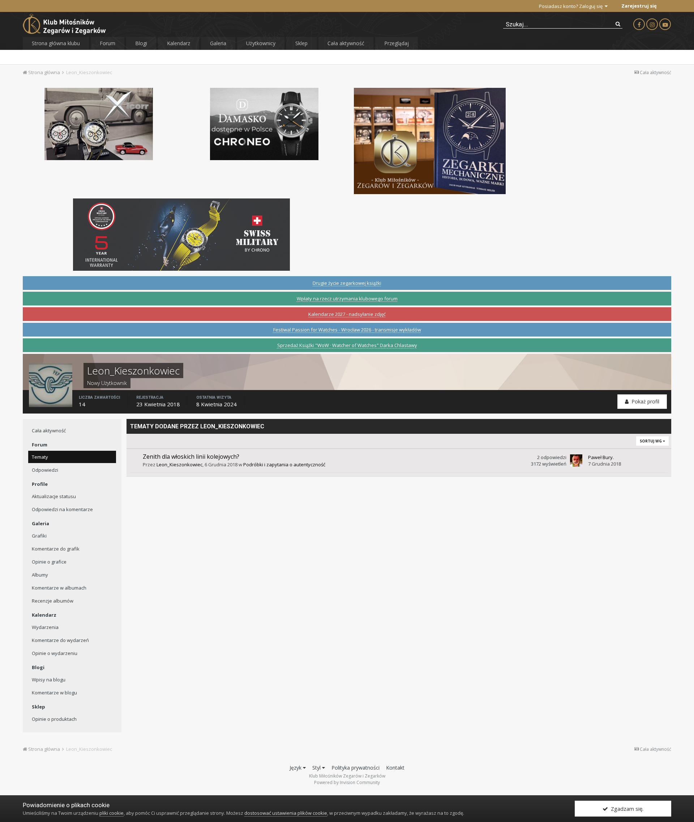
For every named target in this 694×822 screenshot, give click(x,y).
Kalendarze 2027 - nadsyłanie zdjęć (347, 314)
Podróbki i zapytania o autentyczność (284, 464)
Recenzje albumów (52, 601)
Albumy (40, 574)
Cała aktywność (345, 43)
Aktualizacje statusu (54, 496)
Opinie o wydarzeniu (54, 653)
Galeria (218, 43)
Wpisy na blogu (48, 679)
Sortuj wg (651, 441)
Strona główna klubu (56, 43)
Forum (107, 43)
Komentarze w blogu (54, 692)
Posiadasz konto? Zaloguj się (572, 6)
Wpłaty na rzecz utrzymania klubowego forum (347, 298)
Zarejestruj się (639, 6)
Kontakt (395, 767)
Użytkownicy (260, 43)
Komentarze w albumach (59, 588)
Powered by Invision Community (347, 782)
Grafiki (39, 535)
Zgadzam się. (625, 808)
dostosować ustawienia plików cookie (285, 813)
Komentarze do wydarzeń (60, 640)
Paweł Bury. (601, 457)
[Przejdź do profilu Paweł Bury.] (576, 460)
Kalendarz (178, 43)
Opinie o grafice (49, 561)
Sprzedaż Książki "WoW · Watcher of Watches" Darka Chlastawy (347, 345)
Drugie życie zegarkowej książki (347, 283)
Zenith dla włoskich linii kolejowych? (191, 457)
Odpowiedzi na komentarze (62, 509)
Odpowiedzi (45, 470)
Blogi (141, 43)
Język (296, 767)
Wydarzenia (45, 627)
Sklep (301, 43)
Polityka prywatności (355, 767)
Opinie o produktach (54, 719)
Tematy (40, 457)
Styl (317, 767)
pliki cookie (111, 813)
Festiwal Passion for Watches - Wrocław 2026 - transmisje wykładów (347, 329)
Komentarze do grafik (56, 548)
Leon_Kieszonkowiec (179, 464)
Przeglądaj (396, 43)
